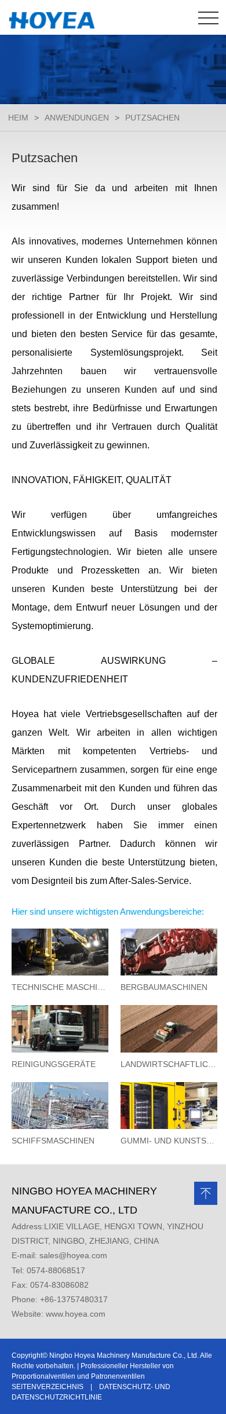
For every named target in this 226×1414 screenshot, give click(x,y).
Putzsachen (152, 117)
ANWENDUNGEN (77, 117)
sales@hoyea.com (73, 1255)
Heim (18, 117)
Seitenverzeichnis (47, 1387)
